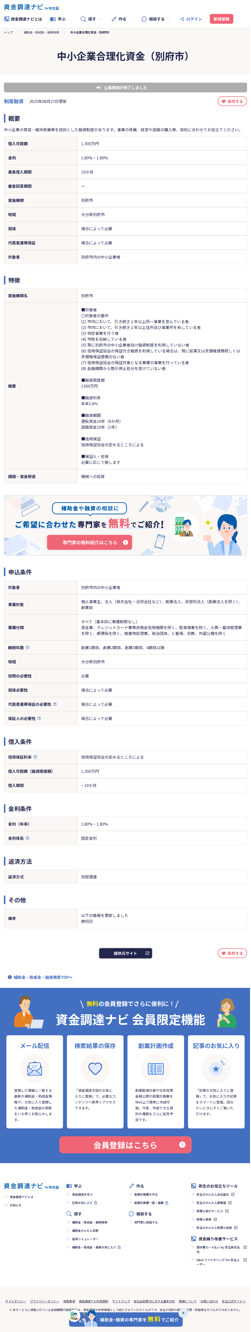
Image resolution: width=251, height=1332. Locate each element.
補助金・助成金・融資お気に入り (94, 1247)
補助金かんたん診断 (85, 1230)
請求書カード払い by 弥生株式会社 (218, 1249)
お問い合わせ (209, 1301)
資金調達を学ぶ (82, 1194)
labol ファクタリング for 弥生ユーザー (218, 1262)
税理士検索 (204, 1219)
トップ (8, 32)
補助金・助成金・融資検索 (41, 32)
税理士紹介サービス (210, 1211)
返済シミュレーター (85, 1239)
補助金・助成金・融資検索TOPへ (43, 977)
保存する (235, 101)
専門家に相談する (146, 1222)
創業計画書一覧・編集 (149, 1203)
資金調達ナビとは (26, 19)
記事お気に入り (82, 1203)
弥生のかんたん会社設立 (213, 1194)
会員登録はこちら (125, 1144)
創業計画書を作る (146, 1194)
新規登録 (221, 19)
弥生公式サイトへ (234, 1301)
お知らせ (16, 1205)
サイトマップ (121, 1301)
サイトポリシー (15, 1301)
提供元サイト (125, 953)
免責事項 (69, 1301)
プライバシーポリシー (44, 1301)
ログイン (194, 19)
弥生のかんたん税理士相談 (214, 1227)
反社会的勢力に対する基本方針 (154, 1301)
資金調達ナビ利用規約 (93, 1301)
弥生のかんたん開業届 (211, 1203)
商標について (188, 1301)
